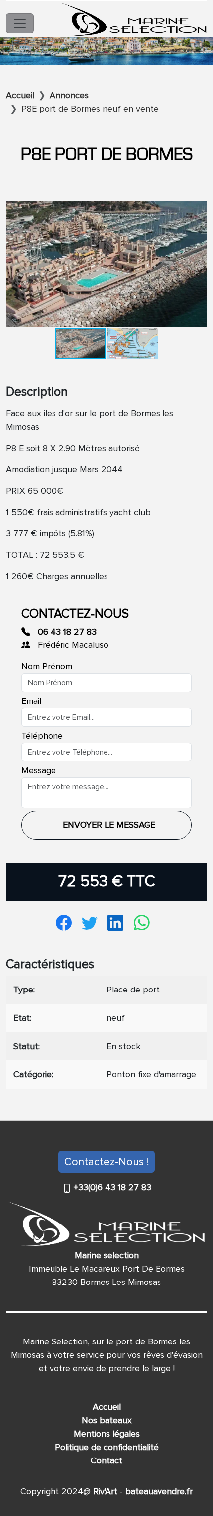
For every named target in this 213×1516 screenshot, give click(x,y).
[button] (198, 210)
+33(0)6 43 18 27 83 (111, 1187)
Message (38, 770)
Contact (106, 1460)
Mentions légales (107, 1433)
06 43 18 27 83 (66, 631)
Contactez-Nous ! (106, 1161)
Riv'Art (104, 1491)
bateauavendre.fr (158, 1491)
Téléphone (42, 735)
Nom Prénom (46, 666)
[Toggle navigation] (20, 23)
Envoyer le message (109, 824)
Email (31, 701)
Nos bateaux (107, 1420)
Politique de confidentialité (107, 1447)
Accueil (107, 1406)
